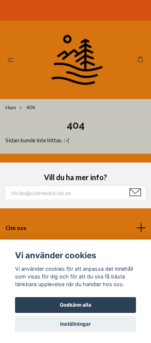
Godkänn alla (75, 305)
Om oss (15, 227)
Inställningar (75, 324)
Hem (10, 107)
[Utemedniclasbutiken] (77, 59)
